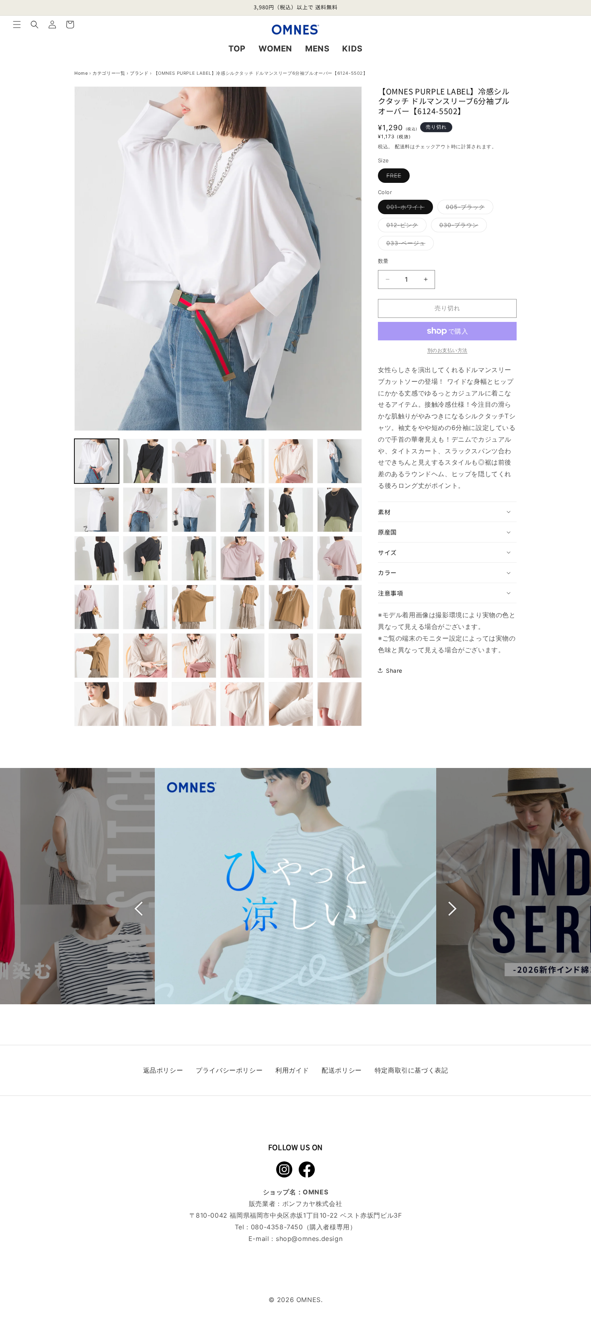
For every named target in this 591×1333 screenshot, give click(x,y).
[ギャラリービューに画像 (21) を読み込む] (194, 607)
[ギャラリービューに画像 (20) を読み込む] (145, 607)
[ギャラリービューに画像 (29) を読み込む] (291, 655)
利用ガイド (292, 1070)
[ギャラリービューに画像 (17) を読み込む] (291, 558)
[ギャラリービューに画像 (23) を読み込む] (291, 607)
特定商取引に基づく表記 (411, 1070)
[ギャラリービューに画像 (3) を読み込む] (194, 461)
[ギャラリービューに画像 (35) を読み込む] (291, 704)
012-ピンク (405, 226)
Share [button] (394, 670)
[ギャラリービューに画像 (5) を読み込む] (291, 461)
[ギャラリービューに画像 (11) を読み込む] (291, 509)
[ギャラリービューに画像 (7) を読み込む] (96, 509)
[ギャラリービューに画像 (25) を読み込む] (96, 655)
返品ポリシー (163, 1070)
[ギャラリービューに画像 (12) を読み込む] (339, 509)
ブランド (139, 73)
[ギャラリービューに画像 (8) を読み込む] (145, 509)
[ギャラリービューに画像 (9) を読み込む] (194, 509)
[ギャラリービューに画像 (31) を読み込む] (96, 704)
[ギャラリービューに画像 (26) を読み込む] (145, 655)
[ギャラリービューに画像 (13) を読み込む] (96, 558)
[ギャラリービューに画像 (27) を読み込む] (194, 655)
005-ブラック (468, 208)
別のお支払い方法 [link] (447, 350)
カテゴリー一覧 (108, 73)
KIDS (352, 48)
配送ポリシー (342, 1070)
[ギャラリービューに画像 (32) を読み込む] (145, 704)
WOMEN (275, 48)
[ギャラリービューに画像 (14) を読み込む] (145, 558)
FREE (396, 177)
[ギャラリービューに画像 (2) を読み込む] (145, 461)
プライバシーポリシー (229, 1070)
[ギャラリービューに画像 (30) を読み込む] (339, 655)
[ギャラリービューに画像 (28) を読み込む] (242, 655)
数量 (383, 261)
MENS (317, 48)
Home (81, 73)
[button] (17, 24)
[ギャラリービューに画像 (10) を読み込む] (242, 509)
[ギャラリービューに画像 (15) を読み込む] (194, 558)
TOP (237, 48)
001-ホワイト (408, 208)
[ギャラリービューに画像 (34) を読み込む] (242, 704)
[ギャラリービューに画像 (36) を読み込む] (339, 704)
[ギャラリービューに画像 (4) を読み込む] (242, 461)
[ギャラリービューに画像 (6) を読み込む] (339, 461)
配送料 (402, 146)
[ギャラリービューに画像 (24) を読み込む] (339, 607)
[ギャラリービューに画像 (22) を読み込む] (242, 607)
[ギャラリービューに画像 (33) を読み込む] (194, 704)
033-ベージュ (408, 244)
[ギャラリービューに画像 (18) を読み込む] (339, 558)
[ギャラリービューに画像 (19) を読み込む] (96, 607)
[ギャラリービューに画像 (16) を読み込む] (242, 558)
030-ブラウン (461, 226)
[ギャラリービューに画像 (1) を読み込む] (96, 461)
